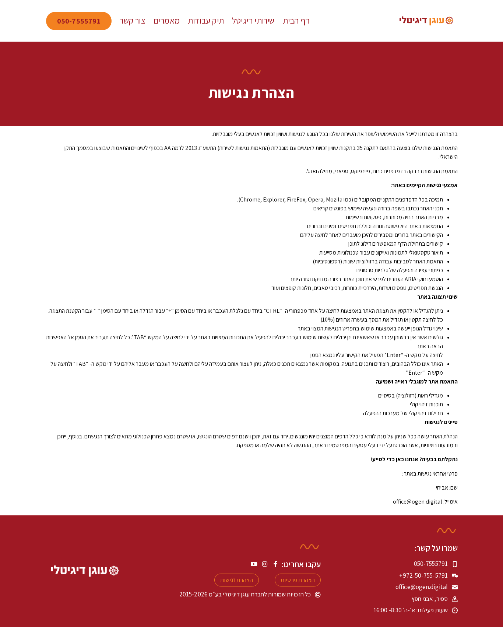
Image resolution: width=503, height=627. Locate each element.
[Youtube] (254, 564)
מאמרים (167, 20)
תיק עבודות (206, 20)
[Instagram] (265, 564)
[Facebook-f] (275, 564)
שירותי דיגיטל (253, 20)
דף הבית (296, 20)
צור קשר (132, 20)
